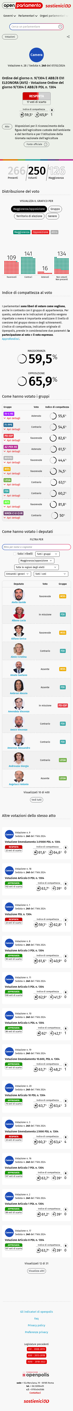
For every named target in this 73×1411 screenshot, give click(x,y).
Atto (7, 126)
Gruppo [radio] (55, 209)
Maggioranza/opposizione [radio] (29, 209)
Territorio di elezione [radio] (29, 216)
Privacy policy (36, 1325)
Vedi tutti (37, 799)
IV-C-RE (9, 413)
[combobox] (36, 27)
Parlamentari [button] (26, 15)
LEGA (8, 480)
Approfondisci (10, 339)
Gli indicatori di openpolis (36, 1311)
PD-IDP (9, 435)
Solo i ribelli (25, 553)
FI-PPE (8, 424)
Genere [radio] (52, 216)
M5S (7, 469)
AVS (7, 502)
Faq (36, 1318)
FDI (6, 491)
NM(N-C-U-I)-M (14, 513)
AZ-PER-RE (11, 447)
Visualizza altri (36, 1270)
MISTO (8, 458)
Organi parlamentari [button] (52, 15)
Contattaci (35, 1392)
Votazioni (10, 36)
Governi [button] (8, 15)
